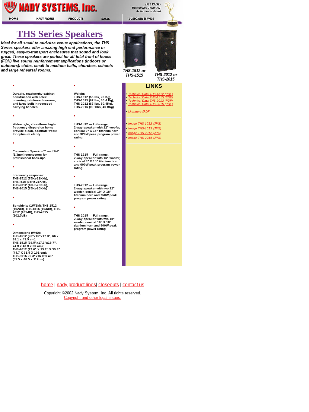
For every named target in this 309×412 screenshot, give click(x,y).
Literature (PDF (138, 111)
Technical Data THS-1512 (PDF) (150, 94)
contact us (133, 284)
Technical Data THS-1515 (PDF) (150, 97)
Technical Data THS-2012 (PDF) (150, 100)
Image (133, 123)
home (47, 284)
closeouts (108, 284)
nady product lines (76, 284)
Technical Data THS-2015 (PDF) (150, 104)
